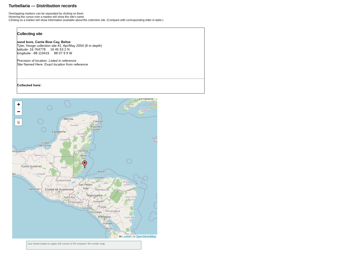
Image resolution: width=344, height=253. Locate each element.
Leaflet (126, 236)
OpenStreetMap (146, 236)
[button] (84, 164)
